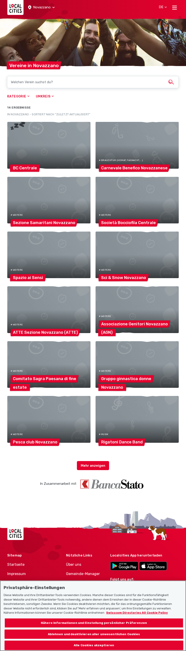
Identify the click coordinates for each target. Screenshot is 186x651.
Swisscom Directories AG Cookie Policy (137, 612)
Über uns (73, 564)
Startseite (15, 564)
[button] (41, 7)
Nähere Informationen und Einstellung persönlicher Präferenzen (94, 623)
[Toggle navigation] (174, 7)
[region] (93, 615)
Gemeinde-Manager (83, 574)
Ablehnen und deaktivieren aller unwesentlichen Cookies (94, 634)
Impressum (16, 574)
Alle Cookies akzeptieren (94, 645)
